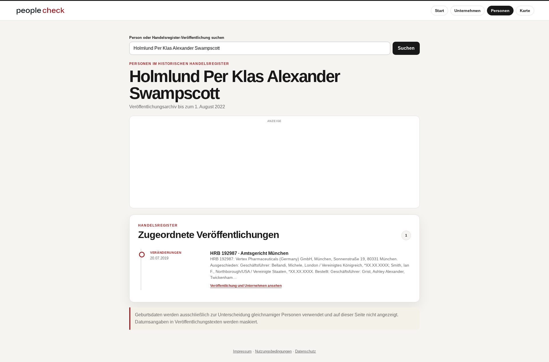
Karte (525, 10)
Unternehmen (467, 10)
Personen (500, 10)
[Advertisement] (274, 165)
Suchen (406, 48)
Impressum (242, 351)
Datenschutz (305, 351)
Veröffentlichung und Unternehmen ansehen (246, 286)
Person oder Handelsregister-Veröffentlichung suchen (176, 37)
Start (439, 10)
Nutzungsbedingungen (273, 351)
